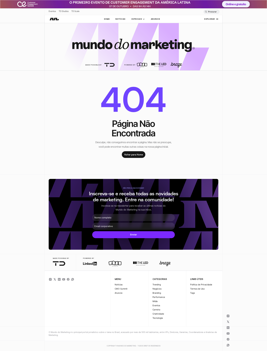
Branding (157, 293)
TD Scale (75, 11)
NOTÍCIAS (120, 19)
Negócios (157, 288)
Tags (192, 293)
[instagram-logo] (50, 279)
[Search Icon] (211, 12)
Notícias (119, 284)
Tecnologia (158, 318)
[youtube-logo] (63, 279)
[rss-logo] (68, 279)
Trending (157, 284)
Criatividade (158, 313)
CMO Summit (121, 288)
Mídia (155, 301)
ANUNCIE (155, 19)
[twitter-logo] (54, 279)
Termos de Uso (197, 288)
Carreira (156, 309)
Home (107, 19)
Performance (159, 297)
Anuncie (118, 293)
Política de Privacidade (201, 284)
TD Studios (64, 11)
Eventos (52, 11)
